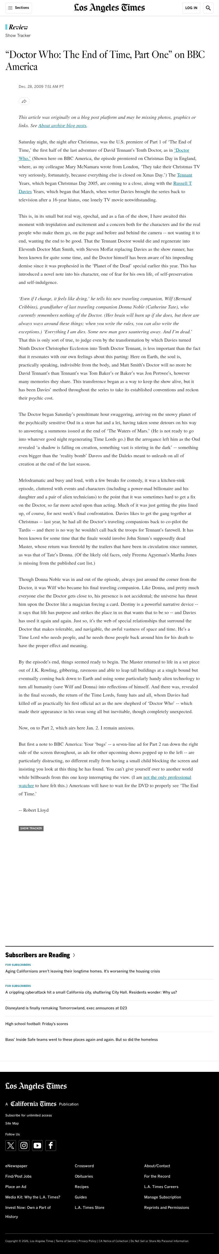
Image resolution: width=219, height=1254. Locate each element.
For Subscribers (18, 965)
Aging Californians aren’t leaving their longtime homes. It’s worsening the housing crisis (82, 971)
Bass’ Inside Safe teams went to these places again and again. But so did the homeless (81, 1040)
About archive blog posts (62, 125)
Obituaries (84, 1176)
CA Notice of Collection (113, 1241)
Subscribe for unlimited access (28, 1115)
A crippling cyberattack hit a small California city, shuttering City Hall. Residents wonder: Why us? (91, 992)
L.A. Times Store (89, 1208)
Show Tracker (18, 36)
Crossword (84, 1166)
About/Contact (157, 1166)
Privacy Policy (87, 1241)
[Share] (24, 101)
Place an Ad (15, 1187)
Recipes (82, 1187)
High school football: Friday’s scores (36, 1024)
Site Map (12, 1123)
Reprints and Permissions (166, 1208)
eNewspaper (16, 1166)
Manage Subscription (162, 1197)
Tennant (184, 174)
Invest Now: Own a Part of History (28, 1212)
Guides (81, 1197)
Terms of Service (66, 1241)
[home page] (109, 7)
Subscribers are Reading (37, 955)
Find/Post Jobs (18, 1176)
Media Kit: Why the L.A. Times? (32, 1197)
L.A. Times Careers (161, 1187)
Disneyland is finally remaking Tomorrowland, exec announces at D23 (66, 1008)
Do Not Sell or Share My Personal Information (160, 1241)
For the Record (157, 1176)
